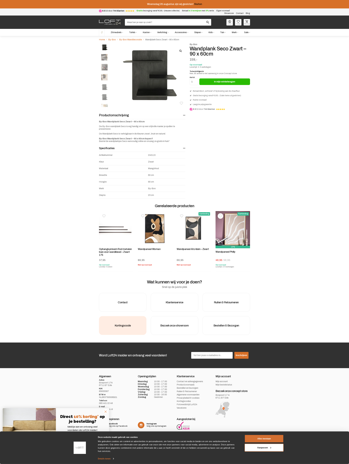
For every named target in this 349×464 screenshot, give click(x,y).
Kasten (146, 32)
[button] (181, 103)
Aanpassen (262, 447)
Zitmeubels (116, 32)
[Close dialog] (105, 411)
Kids (210, 32)
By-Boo (112, 39)
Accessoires (181, 32)
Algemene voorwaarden (188, 394)
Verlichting (162, 32)
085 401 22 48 (106, 403)
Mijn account (222, 381)
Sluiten (198, 4)
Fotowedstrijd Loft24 (187, 404)
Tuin (222, 32)
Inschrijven (241, 355)
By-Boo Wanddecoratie (130, 39)
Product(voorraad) (185, 385)
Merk (234, 32)
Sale (246, 32)
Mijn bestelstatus (224, 385)
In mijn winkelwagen (224, 81)
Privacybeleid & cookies (188, 398)
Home (102, 32)
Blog (248, 13)
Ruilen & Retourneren (187, 391)
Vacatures (181, 408)
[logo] (110, 22)
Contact (240, 13)
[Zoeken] (207, 22)
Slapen (197, 32)
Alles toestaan (264, 438)
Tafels (132, 32)
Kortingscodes (184, 401)
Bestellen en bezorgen (187, 388)
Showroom (229, 13)
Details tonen (104, 458)
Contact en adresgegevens (190, 381)
